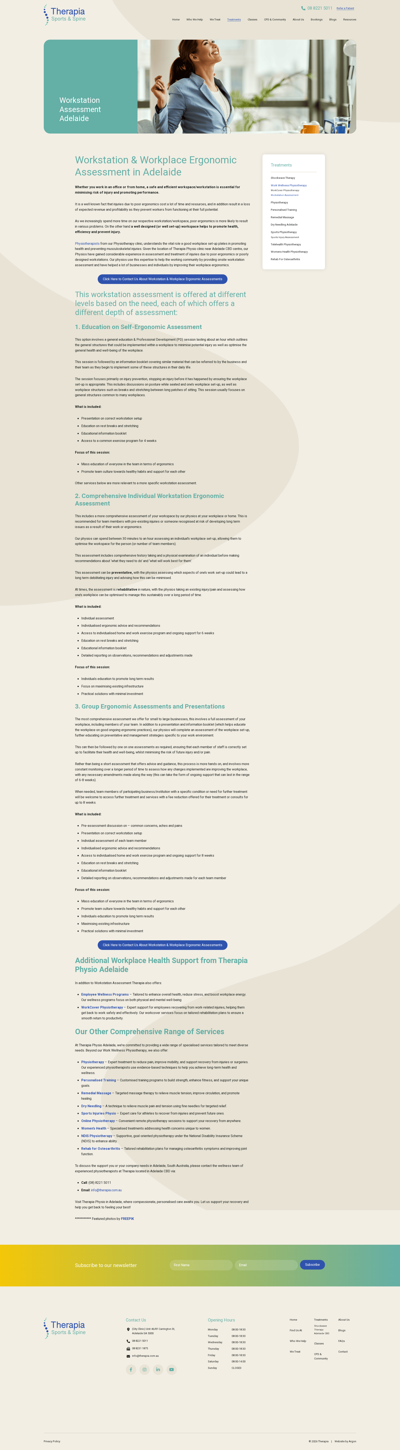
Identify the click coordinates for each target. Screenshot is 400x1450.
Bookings (316, 19)
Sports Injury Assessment (285, 237)
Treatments (234, 19)
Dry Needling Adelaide (284, 225)
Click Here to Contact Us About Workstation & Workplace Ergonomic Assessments (162, 279)
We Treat (215, 19)
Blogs (332, 19)
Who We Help (194, 19)
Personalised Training (284, 210)
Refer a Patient (345, 8)
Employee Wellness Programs (105, 994)
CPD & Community (275, 19)
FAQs (341, 1341)
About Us (298, 19)
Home (176, 19)
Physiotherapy (279, 202)
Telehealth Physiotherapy (286, 244)
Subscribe (312, 1264)
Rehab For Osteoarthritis (285, 259)
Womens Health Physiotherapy (289, 252)
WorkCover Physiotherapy (285, 190)
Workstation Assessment (284, 195)
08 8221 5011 (320, 8)
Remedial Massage (282, 217)
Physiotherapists (87, 243)
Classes (252, 19)
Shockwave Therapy (283, 178)
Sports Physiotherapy (284, 232)
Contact (343, 1352)
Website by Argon (345, 1441)
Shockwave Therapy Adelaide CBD (321, 1329)
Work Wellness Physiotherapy (289, 185)
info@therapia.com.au (145, 1356)
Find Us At (296, 1330)
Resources (349, 19)
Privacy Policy (52, 1441)
